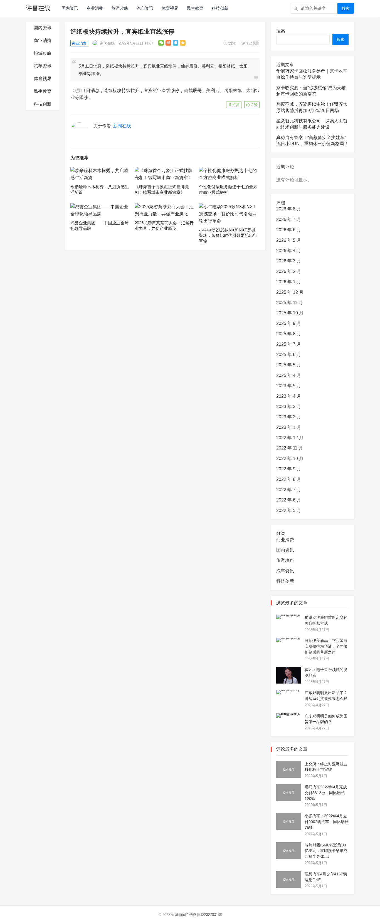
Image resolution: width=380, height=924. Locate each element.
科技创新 (220, 8)
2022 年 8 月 (288, 479)
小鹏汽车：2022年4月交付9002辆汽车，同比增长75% (327, 822)
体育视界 (170, 8)
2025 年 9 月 (288, 323)
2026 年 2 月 (288, 271)
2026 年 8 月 (288, 209)
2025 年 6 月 (288, 354)
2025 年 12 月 (289, 292)
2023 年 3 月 (288, 406)
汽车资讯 (145, 8)
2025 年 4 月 (288, 375)
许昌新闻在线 (182, 915)
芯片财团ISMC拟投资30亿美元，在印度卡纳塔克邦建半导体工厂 (326, 851)
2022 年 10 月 (289, 458)
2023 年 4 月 (288, 396)
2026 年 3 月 (288, 261)
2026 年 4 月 (288, 250)
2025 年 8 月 (288, 333)
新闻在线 (107, 43)
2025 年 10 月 (289, 313)
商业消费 (95, 8)
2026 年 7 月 (288, 219)
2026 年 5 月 (288, 240)
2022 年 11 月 (289, 448)
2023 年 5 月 (288, 385)
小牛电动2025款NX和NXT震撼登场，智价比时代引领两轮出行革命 (228, 235)
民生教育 (195, 8)
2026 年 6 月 (288, 229)
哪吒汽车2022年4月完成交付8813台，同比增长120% (326, 793)
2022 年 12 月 (289, 437)
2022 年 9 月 (288, 468)
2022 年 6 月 (288, 500)
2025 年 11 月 (289, 302)
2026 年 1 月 (288, 281)
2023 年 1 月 (288, 427)
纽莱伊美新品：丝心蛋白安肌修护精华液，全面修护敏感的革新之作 (326, 646)
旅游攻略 (120, 8)
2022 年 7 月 (288, 489)
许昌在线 (38, 8)
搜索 (346, 8)
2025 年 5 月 (288, 364)
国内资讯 (69, 8)
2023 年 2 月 (288, 416)
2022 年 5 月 (288, 510)
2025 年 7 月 (288, 344)
